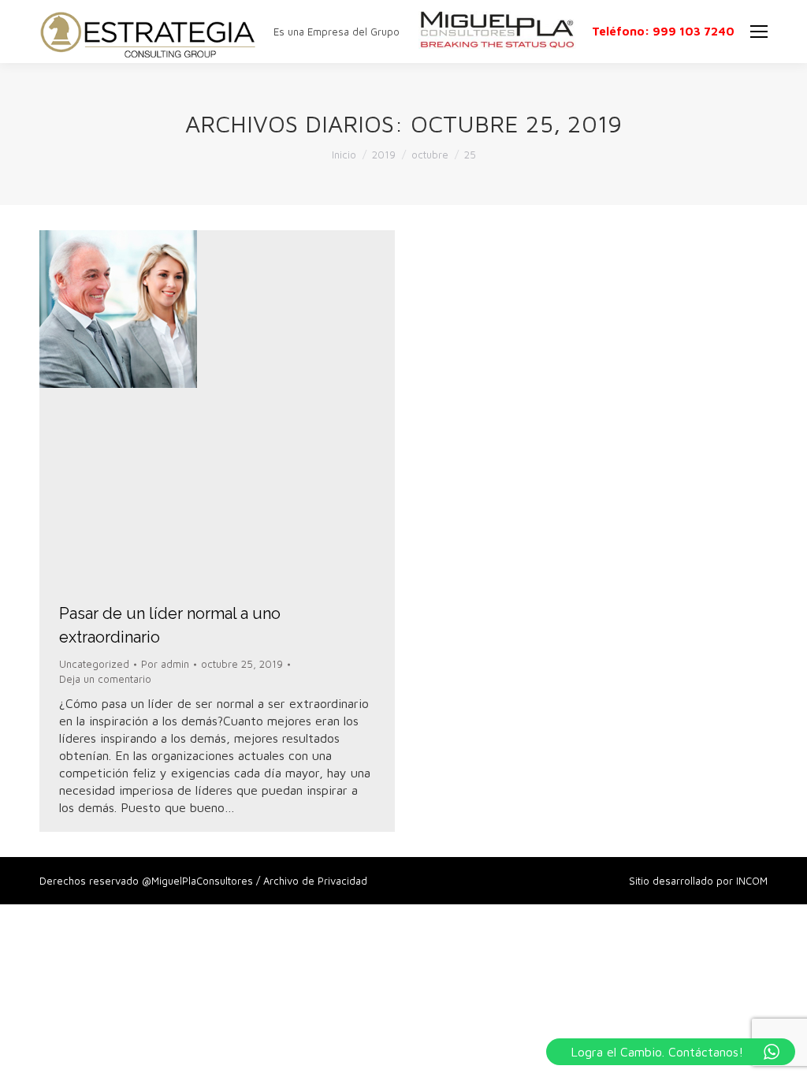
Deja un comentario (105, 679)
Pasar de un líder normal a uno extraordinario (170, 625)
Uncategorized (94, 664)
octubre (429, 154)
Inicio (344, 154)
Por (165, 664)
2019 (384, 154)
